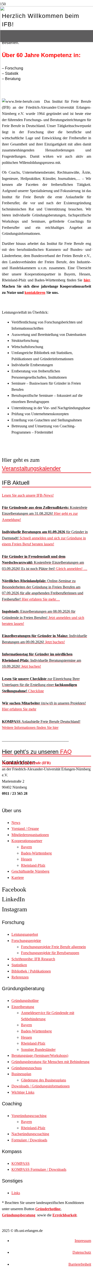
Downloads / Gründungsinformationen (40, 1086)
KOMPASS (20, 1163)
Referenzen (20, 977)
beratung (28, 1215)
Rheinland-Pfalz (33, 865)
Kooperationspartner (26, 841)
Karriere (17, 878)
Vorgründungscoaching (28, 1116)
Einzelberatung (22, 1007)
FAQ (37, 751)
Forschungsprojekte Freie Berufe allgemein (53, 947)
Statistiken (19, 965)
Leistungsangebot (24, 934)
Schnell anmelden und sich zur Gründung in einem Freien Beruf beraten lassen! (45, 538)
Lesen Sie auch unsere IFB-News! (28, 495)
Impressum (83, 1241)
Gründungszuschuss (26, 1068)
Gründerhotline (48, 1209)
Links (15, 1193)
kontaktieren (35, 292)
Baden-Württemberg (36, 853)
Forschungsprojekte (26, 941)
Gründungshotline (25, 1001)
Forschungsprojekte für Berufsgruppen (50, 953)
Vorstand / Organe (25, 829)
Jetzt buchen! (41, 660)
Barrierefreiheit (79, 1264)
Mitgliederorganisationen (30, 835)
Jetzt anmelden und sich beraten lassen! (43, 617)
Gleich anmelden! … (44, 562)
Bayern (26, 847)
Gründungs (11, 1215)
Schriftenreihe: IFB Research (33, 959)
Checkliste (41, 685)
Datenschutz (81, 1252)
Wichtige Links (22, 1092)
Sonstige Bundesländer (38, 1049)
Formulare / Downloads (29, 1140)
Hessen (26, 859)
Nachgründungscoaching (30, 1134)
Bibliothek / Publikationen (31, 971)
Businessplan (21, 1074)
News (15, 823)
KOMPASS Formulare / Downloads (38, 1169)
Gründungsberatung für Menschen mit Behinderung (50, 1062)
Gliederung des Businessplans (43, 1080)
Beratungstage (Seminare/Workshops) (39, 1055)
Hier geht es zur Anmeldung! (44, 513)
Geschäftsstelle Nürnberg (30, 871)
